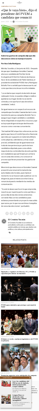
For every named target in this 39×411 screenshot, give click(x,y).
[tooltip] (7, 213)
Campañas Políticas (8, 6)
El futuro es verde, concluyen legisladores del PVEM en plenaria (19, 340)
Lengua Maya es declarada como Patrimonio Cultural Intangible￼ (19, 397)
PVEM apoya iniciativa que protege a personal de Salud (18, 306)
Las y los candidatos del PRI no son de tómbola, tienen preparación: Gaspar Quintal (20, 383)
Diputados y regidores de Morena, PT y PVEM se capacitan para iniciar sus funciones (18, 272)
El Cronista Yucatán (21, 21)
